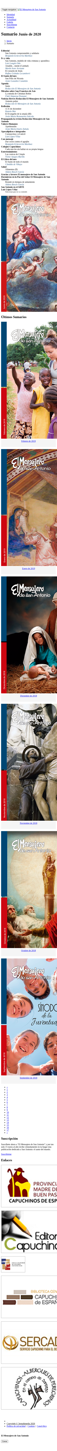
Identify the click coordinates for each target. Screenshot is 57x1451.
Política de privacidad (16, 1426)
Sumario (10, 17)
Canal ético (42, 1426)
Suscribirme (12, 24)
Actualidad (11, 19)
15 (8, 1125)
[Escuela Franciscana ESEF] (13, 1274)
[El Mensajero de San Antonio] (32, 9)
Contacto (11, 27)
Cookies (31, 1426)
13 (8, 1120)
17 (8, 1130)
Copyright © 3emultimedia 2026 (21, 1423)
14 (8, 1122)
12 (8, 1117)
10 (8, 1112)
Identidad (11, 14)
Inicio (9, 41)
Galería (10, 22)
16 (8, 1127)
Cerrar (4, 1441)
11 (8, 1115)
